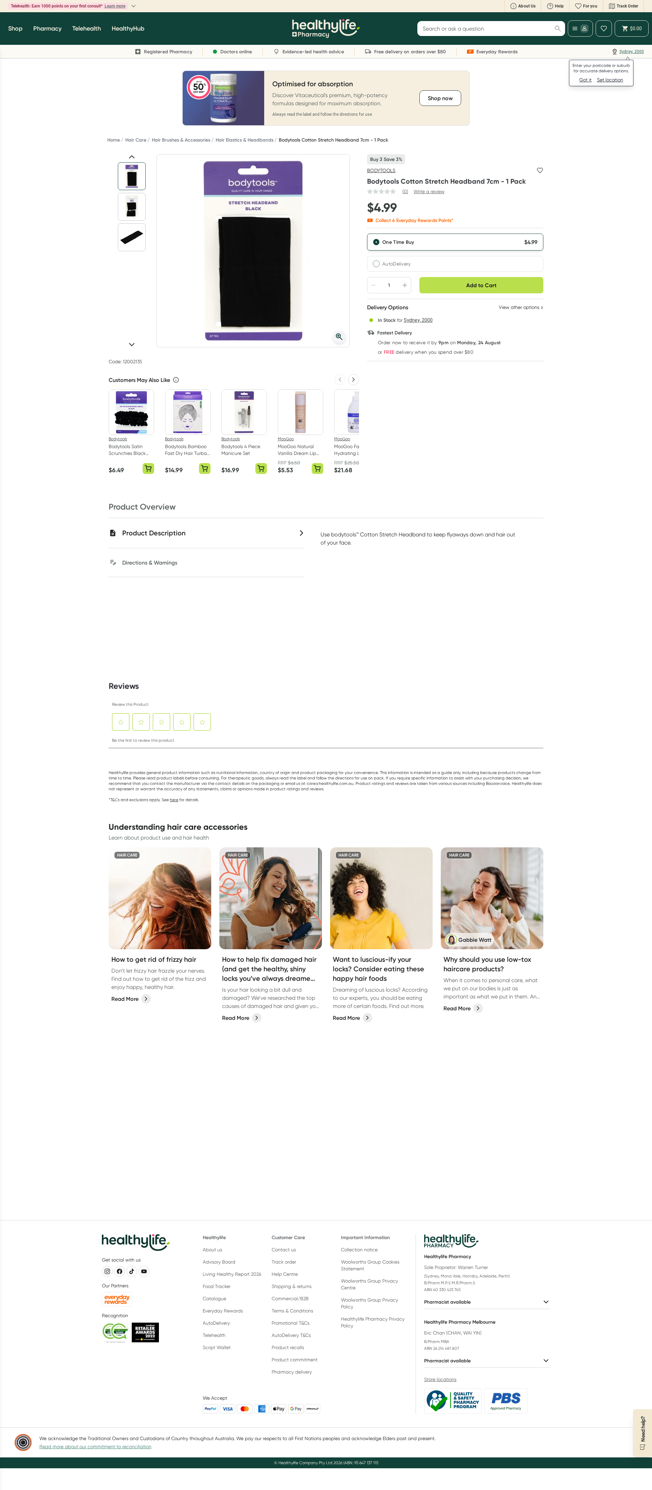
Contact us (284, 1249)
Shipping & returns (291, 1286)
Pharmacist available (447, 1302)
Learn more (83, 6)
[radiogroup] (455, 253)
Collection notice (359, 1249)
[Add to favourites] (540, 170)
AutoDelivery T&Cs (291, 1335)
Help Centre (285, 1274)
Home (113, 140)
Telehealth (214, 1335)
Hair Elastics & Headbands (244, 140)
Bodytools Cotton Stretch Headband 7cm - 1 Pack (333, 140)
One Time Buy (398, 242)
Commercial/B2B (290, 1298)
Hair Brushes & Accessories (181, 140)
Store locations (440, 1379)
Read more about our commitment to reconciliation (95, 1446)
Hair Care (135, 140)
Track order (284, 1262)
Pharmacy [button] (47, 28)
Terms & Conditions (292, 1310)
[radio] (455, 242)
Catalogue (214, 1298)
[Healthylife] (326, 28)
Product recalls (288, 1347)
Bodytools (381, 170)
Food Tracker (217, 1286)
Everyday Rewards (223, 1310)
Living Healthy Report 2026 (232, 1274)
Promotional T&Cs (290, 1323)
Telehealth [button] (86, 28)
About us (212, 1249)
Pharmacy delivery (292, 1372)
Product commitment (295, 1359)
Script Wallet (217, 1347)
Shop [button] (15, 28)
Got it (585, 79)
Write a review (429, 191)
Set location (610, 79)
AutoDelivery (396, 263)
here (174, 799)
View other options (519, 307)
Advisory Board (219, 1262)
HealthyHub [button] (128, 28)
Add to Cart (481, 285)
